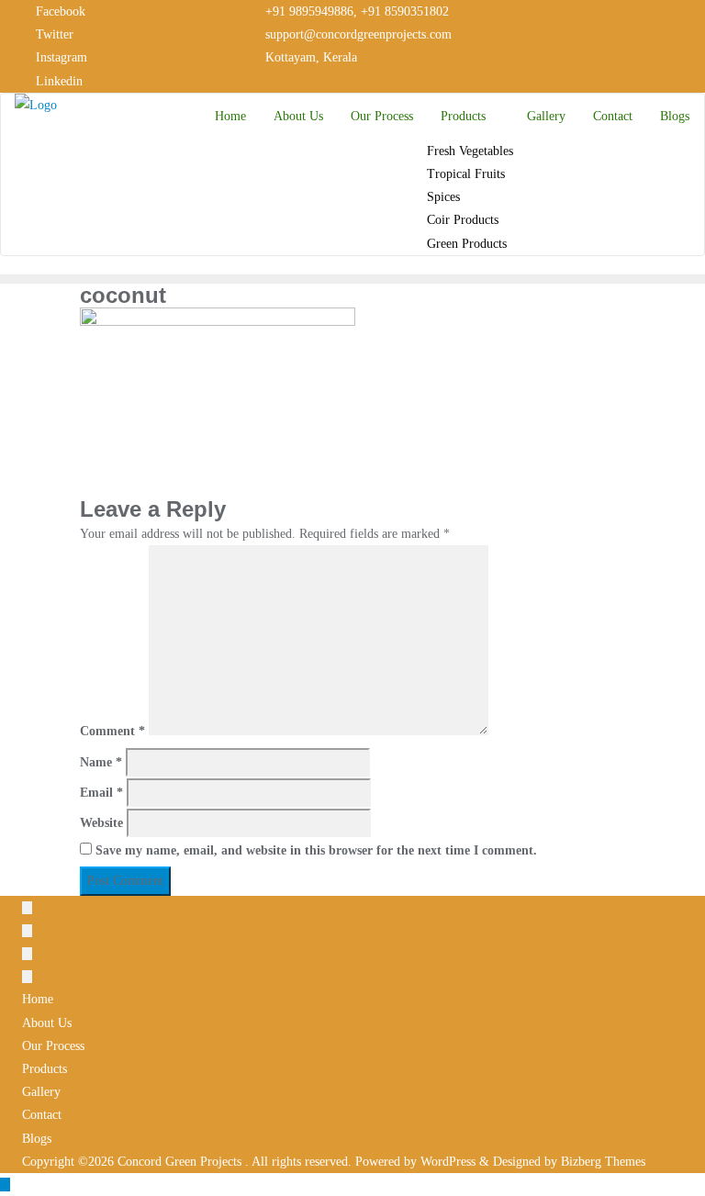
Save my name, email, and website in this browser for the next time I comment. (316, 850)
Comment (112, 731)
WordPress (448, 1161)
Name (101, 762)
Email (101, 792)
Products (44, 1069)
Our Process (53, 1046)
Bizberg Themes (603, 1161)
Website (101, 823)
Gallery (41, 1092)
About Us (47, 1023)
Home (37, 999)
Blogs (36, 1139)
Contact (42, 1115)
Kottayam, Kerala (309, 57)
